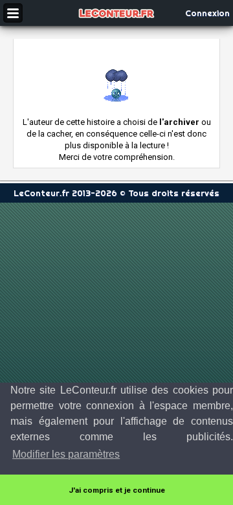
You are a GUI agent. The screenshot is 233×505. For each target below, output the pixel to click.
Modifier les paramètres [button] (66, 454)
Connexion (207, 13)
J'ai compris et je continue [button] (117, 490)
